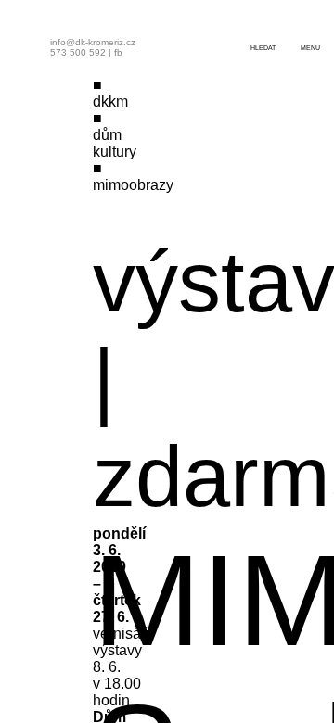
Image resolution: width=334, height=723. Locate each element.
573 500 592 (78, 52)
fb (118, 52)
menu (310, 47)
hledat (263, 47)
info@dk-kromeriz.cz (92, 42)
